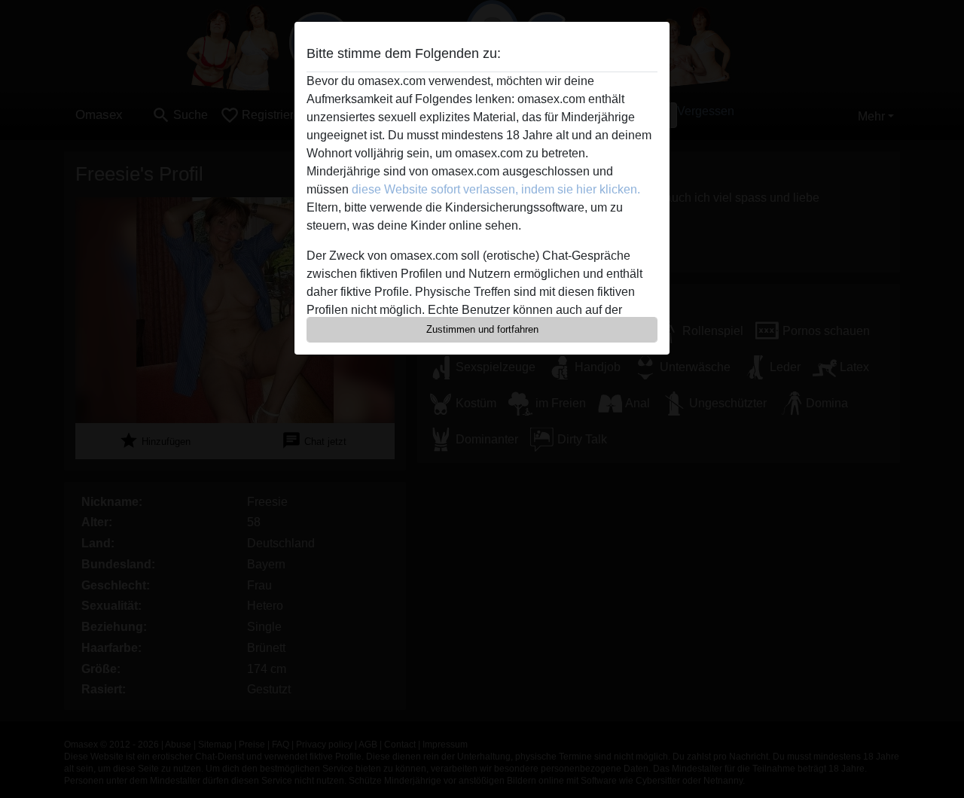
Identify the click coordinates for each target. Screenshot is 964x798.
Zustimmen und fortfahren (482, 329)
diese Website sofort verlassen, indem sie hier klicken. (496, 189)
